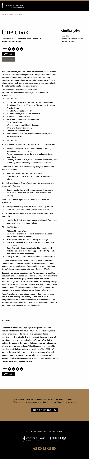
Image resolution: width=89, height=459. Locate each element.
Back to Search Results (12, 14)
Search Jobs (31, 431)
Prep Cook (66, 35)
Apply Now (8, 54)
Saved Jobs (42, 431)
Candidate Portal (55, 431)
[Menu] (86, 5)
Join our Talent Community (44, 410)
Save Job (8, 59)
